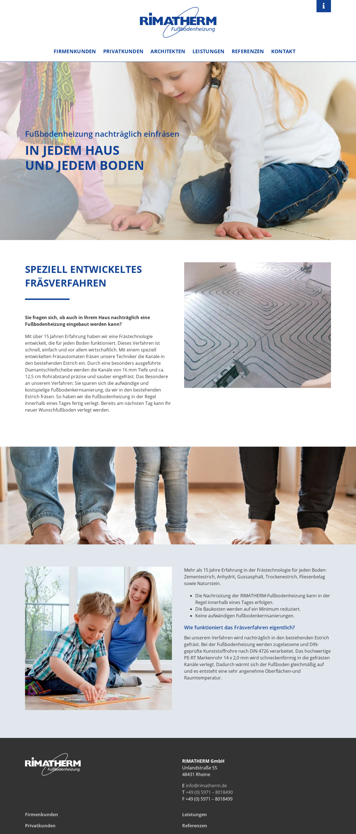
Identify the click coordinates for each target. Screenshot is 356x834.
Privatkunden (40, 826)
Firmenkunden (41, 814)
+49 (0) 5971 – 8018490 (209, 792)
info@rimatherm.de (206, 785)
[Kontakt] (324, 6)
